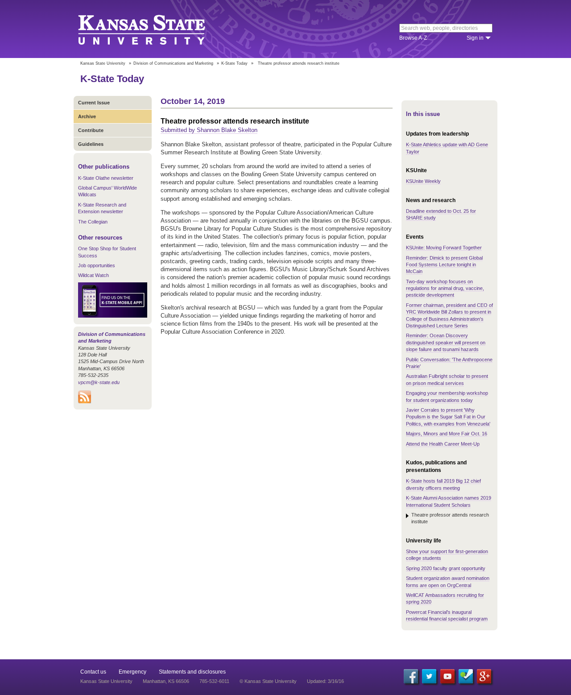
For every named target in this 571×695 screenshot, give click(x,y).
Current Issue (94, 102)
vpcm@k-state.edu (99, 382)
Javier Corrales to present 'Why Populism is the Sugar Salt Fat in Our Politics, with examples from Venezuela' (448, 416)
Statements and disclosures (192, 672)
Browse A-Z (413, 38)
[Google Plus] (484, 676)
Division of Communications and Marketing (173, 63)
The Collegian (93, 221)
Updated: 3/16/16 (325, 681)
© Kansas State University (268, 681)
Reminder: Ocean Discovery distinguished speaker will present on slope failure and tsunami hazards (445, 342)
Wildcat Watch (93, 275)
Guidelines (90, 144)
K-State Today (234, 63)
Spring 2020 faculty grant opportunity (445, 568)
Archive (87, 116)
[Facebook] (411, 676)
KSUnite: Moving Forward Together (444, 247)
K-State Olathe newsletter (105, 178)
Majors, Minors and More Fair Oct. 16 (446, 433)
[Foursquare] (466, 676)
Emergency (132, 672)
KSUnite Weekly (423, 181)
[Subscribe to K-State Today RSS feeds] (84, 401)
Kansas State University (152, 29)
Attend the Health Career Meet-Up (443, 444)
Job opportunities (96, 265)
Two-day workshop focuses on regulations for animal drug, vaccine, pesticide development (445, 288)
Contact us (93, 672)
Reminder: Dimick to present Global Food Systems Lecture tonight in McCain (444, 264)
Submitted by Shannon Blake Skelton (209, 130)
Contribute (90, 130)
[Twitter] (429, 676)
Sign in (475, 38)
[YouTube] (447, 676)
